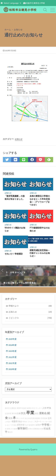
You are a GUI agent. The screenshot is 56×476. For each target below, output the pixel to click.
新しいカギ (20, 418)
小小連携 (14, 429)
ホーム (7, 29)
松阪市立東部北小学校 (35, 3)
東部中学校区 (21, 408)
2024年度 (12, 345)
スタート (38, 421)
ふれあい (8, 422)
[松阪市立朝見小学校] (21, 10)
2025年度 (12, 339)
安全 (10, 418)
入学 (44, 408)
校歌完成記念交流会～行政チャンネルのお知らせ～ (40, 253)
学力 (33, 408)
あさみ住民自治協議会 (32, 418)
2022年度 (12, 357)
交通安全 (13, 408)
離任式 (10, 432)
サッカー (39, 408)
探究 (8, 429)
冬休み (24, 422)
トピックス (30, 318)
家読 (15, 425)
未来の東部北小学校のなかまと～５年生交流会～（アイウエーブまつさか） (40, 200)
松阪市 (15, 421)
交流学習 (8, 413)
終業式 (30, 429)
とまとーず (9, 425)
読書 (19, 413)
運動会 (43, 413)
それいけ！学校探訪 (14, 253)
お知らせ (18, 29)
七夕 (26, 425)
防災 (23, 413)
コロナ (38, 425)
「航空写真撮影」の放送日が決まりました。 (15, 197)
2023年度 (12, 351)
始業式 (29, 408)
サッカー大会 (47, 422)
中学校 (45, 424)
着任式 (7, 408)
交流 (49, 418)
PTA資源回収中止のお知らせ (40, 229)
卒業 (30, 412)
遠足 (37, 413)
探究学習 (20, 425)
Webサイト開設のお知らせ (15, 229)
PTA (49, 407)
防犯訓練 (44, 418)
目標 (41, 429)
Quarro (33, 449)
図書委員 (36, 429)
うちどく (31, 422)
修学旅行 (22, 428)
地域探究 (31, 425)
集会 (20, 421)
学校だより (30, 305)
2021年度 (12, 363)
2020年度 (12, 369)
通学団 (14, 413)
